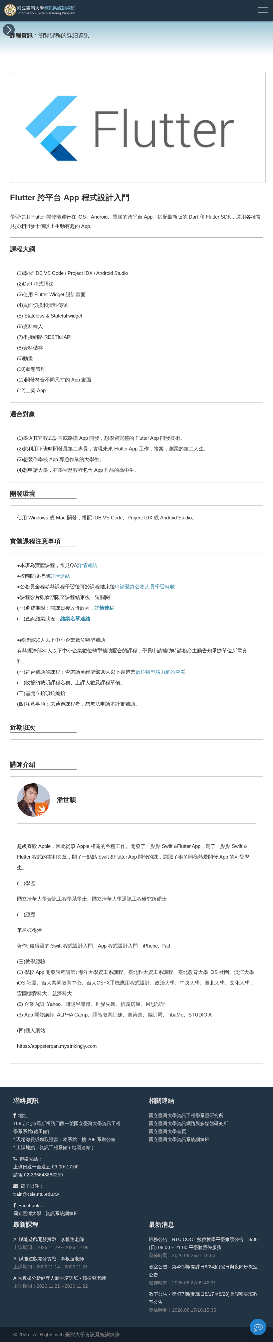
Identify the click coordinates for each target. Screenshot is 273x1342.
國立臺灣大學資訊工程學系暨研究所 (186, 1115)
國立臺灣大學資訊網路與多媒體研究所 (188, 1123)
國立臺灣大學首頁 (167, 1131)
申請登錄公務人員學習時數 (145, 586)
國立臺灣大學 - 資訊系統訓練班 (45, 1213)
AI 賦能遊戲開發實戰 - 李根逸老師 (48, 1239)
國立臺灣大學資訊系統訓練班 (179, 1139)
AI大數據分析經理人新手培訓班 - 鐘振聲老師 (59, 1278)
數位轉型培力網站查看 (160, 672)
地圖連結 (81, 1147)
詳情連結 (87, 565)
